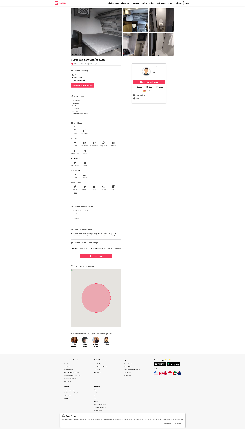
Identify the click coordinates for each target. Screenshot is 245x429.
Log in (187, 3)
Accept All (178, 423)
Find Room (125, 3)
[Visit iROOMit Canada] (161, 375)
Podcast (96, 401)
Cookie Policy (127, 372)
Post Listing (135, 3)
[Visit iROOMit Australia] (179, 375)
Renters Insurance (68, 369)
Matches (144, 3)
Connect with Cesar (150, 82)
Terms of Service (128, 364)
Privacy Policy (127, 366)
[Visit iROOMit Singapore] (170, 375)
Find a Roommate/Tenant (100, 366)
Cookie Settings (127, 375)
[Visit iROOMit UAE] (175, 375)
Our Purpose (97, 393)
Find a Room (67, 366)
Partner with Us (98, 410)
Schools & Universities (70, 378)
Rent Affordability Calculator (71, 372)
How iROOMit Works (69, 390)
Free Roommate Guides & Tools (72, 375)
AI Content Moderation (100, 407)
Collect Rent (97, 369)
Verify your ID (67, 381)
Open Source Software (100, 404)
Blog (95, 395)
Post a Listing (97, 364)
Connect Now (97, 256)
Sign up (179, 3)
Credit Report (161, 3)
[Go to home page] (60, 3)
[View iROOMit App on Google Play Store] (173, 365)
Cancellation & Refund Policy (132, 369)
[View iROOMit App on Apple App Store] (160, 365)
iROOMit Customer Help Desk (72, 393)
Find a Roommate (68, 364)
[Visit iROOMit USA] (156, 375)
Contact (66, 398)
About (95, 390)
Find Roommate (113, 3)
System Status (67, 395)
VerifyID (152, 3)
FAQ (95, 398)
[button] (171, 3)
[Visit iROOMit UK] (165, 375)
